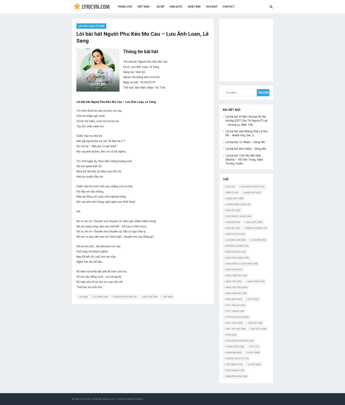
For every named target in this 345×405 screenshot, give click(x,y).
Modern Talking (237, 246)
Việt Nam (143, 6)
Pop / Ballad (235, 305)
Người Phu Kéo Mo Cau (125, 297)
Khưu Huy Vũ (235, 234)
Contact (228, 6)
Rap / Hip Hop (235, 329)
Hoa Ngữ (211, 6)
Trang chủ (125, 6)
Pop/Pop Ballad (237, 317)
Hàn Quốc (176, 6)
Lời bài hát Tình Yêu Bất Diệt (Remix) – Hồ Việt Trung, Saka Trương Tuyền (244, 159)
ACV (230, 187)
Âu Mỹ (160, 6)
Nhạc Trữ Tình (150, 297)
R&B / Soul (234, 323)
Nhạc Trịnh (256, 281)
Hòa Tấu (233, 228)
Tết (254, 347)
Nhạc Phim (234, 270)
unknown (234, 352)
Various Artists (237, 358)
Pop (253, 299)
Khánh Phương (256, 228)
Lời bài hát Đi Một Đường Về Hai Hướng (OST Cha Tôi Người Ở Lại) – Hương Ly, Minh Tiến (246, 120)
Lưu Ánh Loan (100, 297)
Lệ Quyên (258, 240)
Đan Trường (235, 370)
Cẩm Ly (232, 192)
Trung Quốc (235, 347)
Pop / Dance (235, 311)
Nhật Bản (194, 6)
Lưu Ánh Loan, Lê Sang (91, 26)
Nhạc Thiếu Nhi (236, 275)
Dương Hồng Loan (238, 204)
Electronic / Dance (238, 216)
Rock (231, 335)
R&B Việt (255, 323)
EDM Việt (233, 210)
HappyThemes (135, 399)
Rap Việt (258, 329)
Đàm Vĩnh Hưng (236, 376)
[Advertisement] (246, 49)
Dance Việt (234, 198)
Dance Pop (252, 192)
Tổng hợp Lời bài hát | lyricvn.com (97, 399)
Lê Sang (84, 297)
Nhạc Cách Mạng (237, 258)
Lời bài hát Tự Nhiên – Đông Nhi (245, 142)
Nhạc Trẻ (234, 281)
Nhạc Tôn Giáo (236, 293)
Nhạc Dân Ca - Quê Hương (242, 264)
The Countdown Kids (240, 341)
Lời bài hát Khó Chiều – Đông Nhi (245, 149)
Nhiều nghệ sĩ (236, 252)
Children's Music (252, 187)
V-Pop (253, 352)
